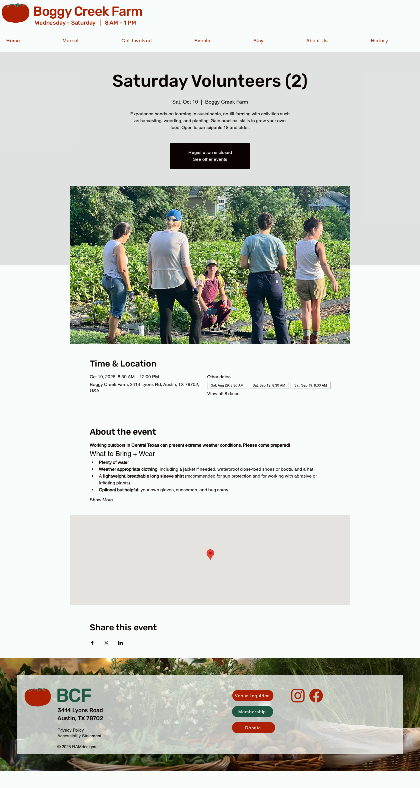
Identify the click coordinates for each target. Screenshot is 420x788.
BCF (73, 695)
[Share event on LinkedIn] (120, 643)
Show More (101, 499)
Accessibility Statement (79, 735)
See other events (210, 159)
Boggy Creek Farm (87, 11)
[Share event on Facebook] (92, 643)
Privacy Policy (70, 730)
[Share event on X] (106, 643)
